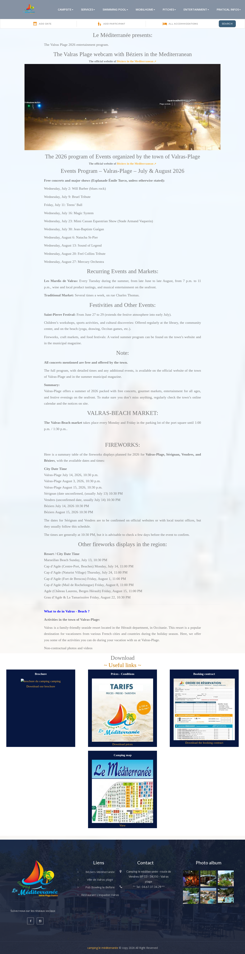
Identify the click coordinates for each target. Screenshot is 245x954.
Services (87, 9)
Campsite (64, 9)
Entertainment (195, 9)
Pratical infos (228, 9)
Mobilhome (144, 9)
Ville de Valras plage (100, 879)
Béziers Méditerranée (100, 872)
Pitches (168, 9)
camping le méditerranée (102, 948)
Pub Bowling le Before (100, 887)
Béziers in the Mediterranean (135, 61)
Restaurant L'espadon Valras (100, 895)
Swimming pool (114, 9)
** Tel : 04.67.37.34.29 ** (149, 886)
